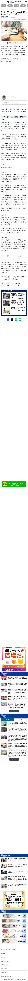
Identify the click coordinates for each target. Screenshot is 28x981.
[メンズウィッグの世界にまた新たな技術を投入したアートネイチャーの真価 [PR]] (14, 861)
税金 (23, 5)
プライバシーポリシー (6, 961)
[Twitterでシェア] (12, 319)
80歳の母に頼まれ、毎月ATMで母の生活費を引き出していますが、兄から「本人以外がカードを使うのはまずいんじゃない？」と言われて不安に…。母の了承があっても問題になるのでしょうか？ (17, 753)
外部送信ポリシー (5, 964)
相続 (16, 5)
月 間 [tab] (20, 719)
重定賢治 (6, 16)
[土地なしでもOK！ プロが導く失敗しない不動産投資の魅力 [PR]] (14, 873)
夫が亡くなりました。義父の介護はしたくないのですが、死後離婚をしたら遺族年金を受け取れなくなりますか (17, 723)
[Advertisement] (14, 79)
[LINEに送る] (16, 319)
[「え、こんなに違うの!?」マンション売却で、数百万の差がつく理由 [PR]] (14, 888)
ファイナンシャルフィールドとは (8, 949)
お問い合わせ (4, 968)
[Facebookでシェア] (8, 319)
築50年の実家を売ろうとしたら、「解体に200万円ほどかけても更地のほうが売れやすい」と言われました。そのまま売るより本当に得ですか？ (17, 730)
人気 (3, 5)
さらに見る (14, 711)
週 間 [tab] (7, 719)
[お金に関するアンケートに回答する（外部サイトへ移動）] (14, 900)
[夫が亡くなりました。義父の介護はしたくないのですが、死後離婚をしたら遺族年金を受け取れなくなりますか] (4, 723)
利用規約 (3, 957)
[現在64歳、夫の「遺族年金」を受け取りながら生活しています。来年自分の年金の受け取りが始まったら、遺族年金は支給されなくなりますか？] (4, 745)
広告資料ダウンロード (6, 976)
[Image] (14, 484)
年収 (10, 5)
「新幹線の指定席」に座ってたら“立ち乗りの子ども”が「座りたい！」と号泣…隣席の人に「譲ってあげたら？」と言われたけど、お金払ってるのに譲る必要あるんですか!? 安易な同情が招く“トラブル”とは (17, 738)
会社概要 (3, 953)
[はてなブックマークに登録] (20, 319)
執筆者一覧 (3, 972)
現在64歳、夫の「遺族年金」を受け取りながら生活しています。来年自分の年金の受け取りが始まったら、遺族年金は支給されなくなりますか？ (17, 745)
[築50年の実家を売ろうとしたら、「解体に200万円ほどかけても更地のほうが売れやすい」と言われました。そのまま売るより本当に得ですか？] (4, 729)
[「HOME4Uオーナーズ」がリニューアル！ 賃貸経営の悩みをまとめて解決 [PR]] (14, 868)
